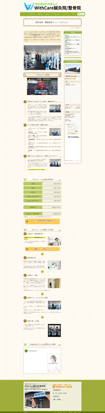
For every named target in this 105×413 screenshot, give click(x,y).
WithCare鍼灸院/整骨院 (70, 160)
